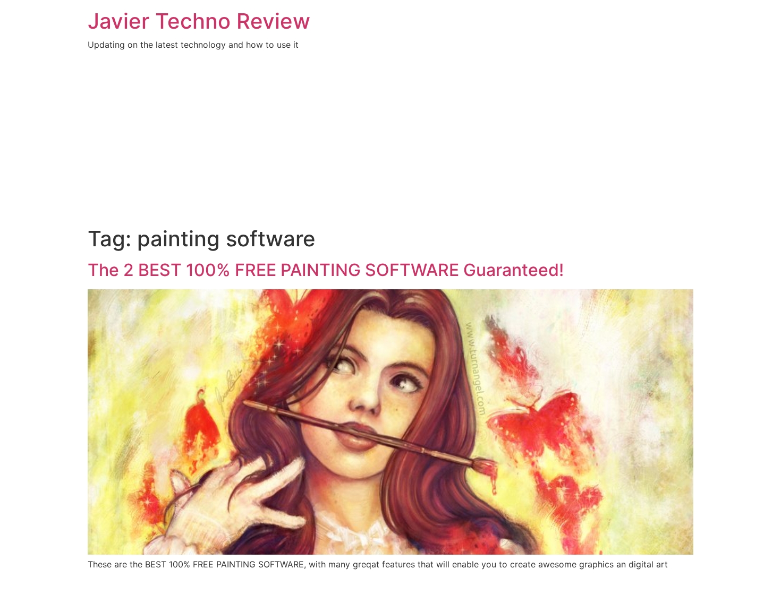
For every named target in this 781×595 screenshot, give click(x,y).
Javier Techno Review (199, 21)
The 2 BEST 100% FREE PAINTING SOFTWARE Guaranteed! (326, 270)
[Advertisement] (390, 146)
